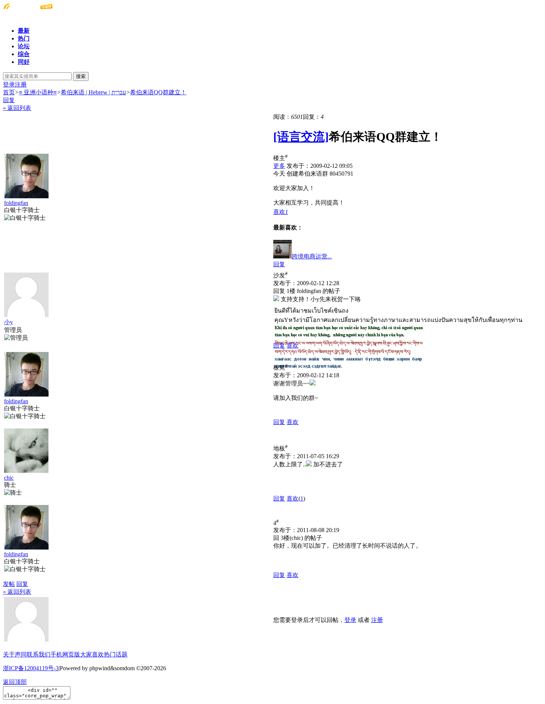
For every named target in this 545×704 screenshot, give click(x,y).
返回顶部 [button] (15, 682)
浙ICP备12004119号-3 (31, 668)
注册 (21, 84)
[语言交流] (301, 136)
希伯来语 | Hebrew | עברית (93, 92)
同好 (24, 62)
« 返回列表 (17, 108)
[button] (280, 212)
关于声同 (15, 654)
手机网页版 (65, 654)
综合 (24, 54)
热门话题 (116, 654)
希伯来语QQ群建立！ (158, 92)
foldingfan (16, 203)
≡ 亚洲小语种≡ (38, 92)
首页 (9, 92)
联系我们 (38, 654)
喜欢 (292, 345)
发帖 (9, 584)
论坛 (24, 46)
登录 (9, 84)
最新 (24, 30)
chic (9, 478)
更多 (279, 166)
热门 (24, 38)
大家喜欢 (92, 654)
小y (8, 322)
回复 (9, 100)
